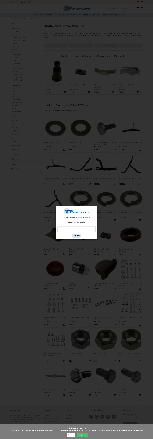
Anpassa (70, 435)
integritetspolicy (138, 430)
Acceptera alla (82, 435)
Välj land (76, 235)
